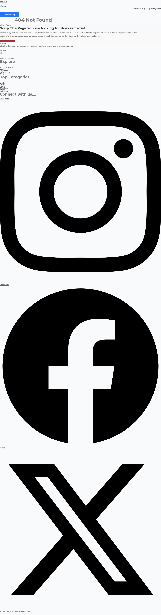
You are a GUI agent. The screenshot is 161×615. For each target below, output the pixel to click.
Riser (2, 84)
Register (156, 9)
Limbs (2, 83)
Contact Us (5, 72)
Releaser (4, 91)
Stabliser (4, 88)
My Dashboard (6, 67)
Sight (2, 86)
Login (149, 9)
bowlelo (3, 2)
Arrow (2, 89)
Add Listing (10, 14)
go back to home (7, 41)
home (136, 9)
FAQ (2, 74)
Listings (143, 9)
